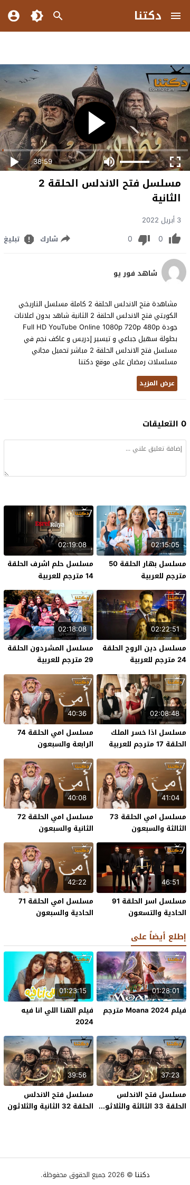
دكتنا (148, 15)
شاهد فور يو (135, 273)
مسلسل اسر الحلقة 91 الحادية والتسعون (149, 907)
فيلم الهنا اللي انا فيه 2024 (57, 1016)
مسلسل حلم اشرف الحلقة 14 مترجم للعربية (50, 569)
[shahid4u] (174, 282)
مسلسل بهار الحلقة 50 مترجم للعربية (147, 569)
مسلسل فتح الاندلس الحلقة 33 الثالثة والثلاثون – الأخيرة (143, 1106)
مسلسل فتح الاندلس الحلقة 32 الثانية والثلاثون (50, 1100)
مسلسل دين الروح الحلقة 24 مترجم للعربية (144, 654)
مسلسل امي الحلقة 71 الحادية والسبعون (55, 907)
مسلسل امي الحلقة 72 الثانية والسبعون (55, 822)
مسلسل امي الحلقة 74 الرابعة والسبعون (55, 738)
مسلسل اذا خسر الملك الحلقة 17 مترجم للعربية (147, 738)
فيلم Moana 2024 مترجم (144, 1010)
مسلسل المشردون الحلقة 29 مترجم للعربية (50, 654)
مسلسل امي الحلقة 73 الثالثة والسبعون (148, 822)
